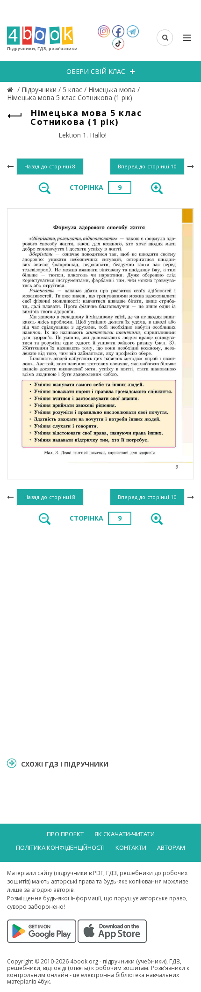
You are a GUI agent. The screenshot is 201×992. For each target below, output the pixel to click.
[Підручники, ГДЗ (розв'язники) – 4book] (11, 89)
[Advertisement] (100, 640)
